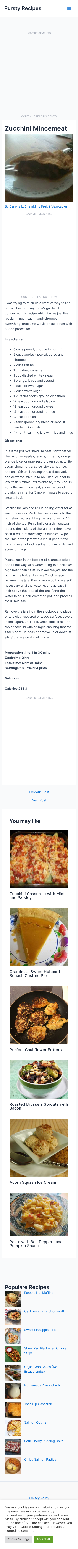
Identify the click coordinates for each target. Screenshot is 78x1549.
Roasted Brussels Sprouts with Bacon (39, 1106)
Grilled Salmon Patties (40, 1459)
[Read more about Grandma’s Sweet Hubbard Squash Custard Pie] (39, 937)
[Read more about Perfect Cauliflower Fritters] (39, 1015)
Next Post (39, 800)
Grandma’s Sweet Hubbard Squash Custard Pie (35, 973)
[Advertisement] (39, 75)
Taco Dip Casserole (38, 1404)
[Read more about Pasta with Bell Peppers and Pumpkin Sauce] (39, 1214)
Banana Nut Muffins (38, 1293)
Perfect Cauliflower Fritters (36, 1049)
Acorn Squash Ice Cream (33, 1182)
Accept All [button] (43, 1539)
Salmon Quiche (35, 1422)
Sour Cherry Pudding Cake (43, 1441)
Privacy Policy (39, 1498)
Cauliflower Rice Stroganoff (44, 1311)
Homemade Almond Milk (42, 1385)
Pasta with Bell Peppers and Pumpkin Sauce (36, 1243)
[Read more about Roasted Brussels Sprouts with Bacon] (39, 1079)
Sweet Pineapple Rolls (40, 1330)
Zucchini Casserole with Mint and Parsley (37, 895)
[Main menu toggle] (69, 8)
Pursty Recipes (22, 8)
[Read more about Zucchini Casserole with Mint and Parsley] (39, 859)
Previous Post (39, 792)
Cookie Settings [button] (18, 1539)
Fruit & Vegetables (54, 206)
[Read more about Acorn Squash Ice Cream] (39, 1148)
